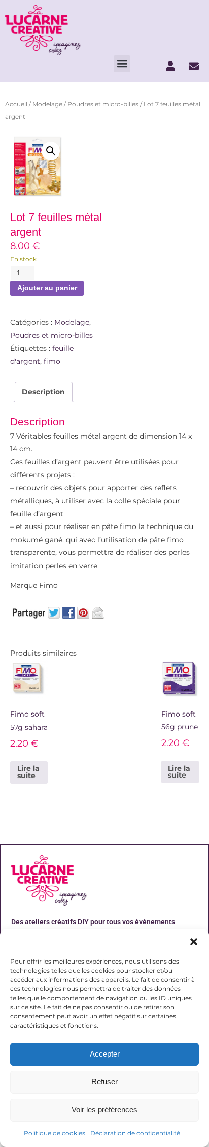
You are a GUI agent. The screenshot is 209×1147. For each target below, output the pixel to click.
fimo (52, 361)
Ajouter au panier (47, 288)
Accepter (105, 1053)
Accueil (16, 104)
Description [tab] (43, 392)
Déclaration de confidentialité (135, 1133)
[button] (194, 942)
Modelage (47, 104)
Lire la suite (28, 772)
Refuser (104, 1081)
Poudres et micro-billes (102, 104)
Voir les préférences (104, 1109)
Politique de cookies (54, 1133)
